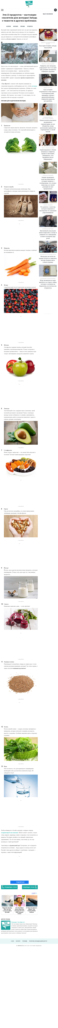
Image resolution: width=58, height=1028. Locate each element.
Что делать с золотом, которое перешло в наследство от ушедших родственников (48, 209)
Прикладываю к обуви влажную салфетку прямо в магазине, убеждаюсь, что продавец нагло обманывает (48, 154)
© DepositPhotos (21, 184)
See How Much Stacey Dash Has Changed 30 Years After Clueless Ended (19, 910)
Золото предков (47, 205)
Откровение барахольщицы (48, 278)
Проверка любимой (48, 175)
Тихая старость (48, 87)
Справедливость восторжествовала (48, 118)
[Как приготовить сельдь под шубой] (48, 35)
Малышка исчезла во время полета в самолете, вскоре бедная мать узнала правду (48, 259)
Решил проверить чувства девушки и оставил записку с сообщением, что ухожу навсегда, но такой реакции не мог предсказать (48, 183)
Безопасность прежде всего (48, 254)
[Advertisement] (21, 169)
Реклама (24, 941)
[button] (1, 42)
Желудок (15, 26)
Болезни (8, 26)
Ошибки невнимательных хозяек (48, 43)
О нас (12, 941)
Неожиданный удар (48, 229)
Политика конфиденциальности (38, 941)
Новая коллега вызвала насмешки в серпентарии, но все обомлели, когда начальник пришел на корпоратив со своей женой (48, 125)
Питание (22, 26)
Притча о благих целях (48, 64)
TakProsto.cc (20, 945)
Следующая (28, 887)
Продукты (30, 26)
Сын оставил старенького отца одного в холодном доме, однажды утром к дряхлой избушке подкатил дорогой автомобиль (48, 95)
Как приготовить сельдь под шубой (48, 47)
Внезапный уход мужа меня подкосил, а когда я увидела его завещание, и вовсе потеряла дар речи (48, 234)
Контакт (18, 941)
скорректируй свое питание (9, 832)
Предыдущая (10, 887)
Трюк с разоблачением (48, 148)
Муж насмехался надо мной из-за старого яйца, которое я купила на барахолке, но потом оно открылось (48, 284)
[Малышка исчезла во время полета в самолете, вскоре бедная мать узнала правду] (48, 247)
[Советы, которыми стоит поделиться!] (29, 3)
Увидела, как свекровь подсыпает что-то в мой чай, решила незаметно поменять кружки (47, 68)
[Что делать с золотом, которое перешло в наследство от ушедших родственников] (48, 198)
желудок (34, 86)
